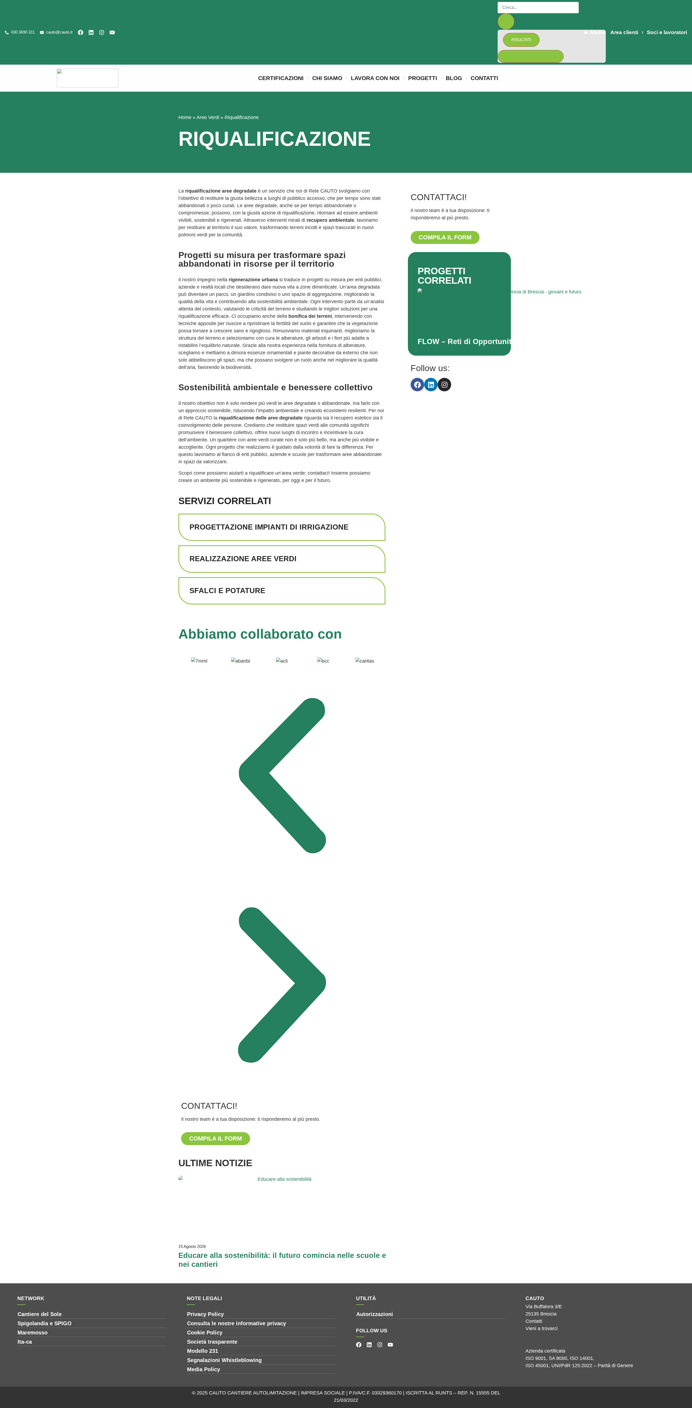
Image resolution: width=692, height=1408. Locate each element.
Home (184, 117)
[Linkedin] (91, 32)
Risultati (521, 39)
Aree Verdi (208, 117)
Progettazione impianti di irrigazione (268, 527)
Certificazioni (281, 78)
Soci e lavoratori (667, 32)
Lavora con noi (375, 78)
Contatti (484, 78)
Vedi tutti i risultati (530, 55)
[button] (281, 776)
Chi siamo (327, 78)
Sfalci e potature (227, 591)
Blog (454, 78)
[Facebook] (80, 32)
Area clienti (624, 32)
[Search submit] (506, 21)
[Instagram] (101, 32)
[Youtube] (112, 32)
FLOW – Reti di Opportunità (466, 342)
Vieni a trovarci (541, 1328)
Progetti (422, 78)
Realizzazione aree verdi (243, 559)
